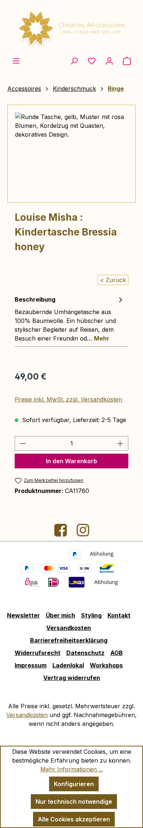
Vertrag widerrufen (71, 677)
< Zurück (113, 280)
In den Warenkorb (71, 461)
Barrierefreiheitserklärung (68, 640)
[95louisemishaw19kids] (71, 153)
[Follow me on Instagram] (83, 533)
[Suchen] (74, 60)
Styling (91, 615)
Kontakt (119, 615)
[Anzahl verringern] (23, 443)
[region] (71, 153)
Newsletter (23, 615)
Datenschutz (85, 652)
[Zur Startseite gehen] (71, 28)
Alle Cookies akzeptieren (74, 819)
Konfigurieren (74, 784)
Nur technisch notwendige (74, 801)
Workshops (106, 665)
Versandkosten (68, 627)
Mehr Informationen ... (71, 769)
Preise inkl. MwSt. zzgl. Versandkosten (68, 399)
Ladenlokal (68, 665)
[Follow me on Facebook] (61, 533)
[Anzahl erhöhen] (120, 443)
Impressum (31, 665)
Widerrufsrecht (37, 652)
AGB (116, 652)
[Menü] (16, 60)
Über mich (60, 615)
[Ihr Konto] (109, 60)
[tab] (70, 318)
